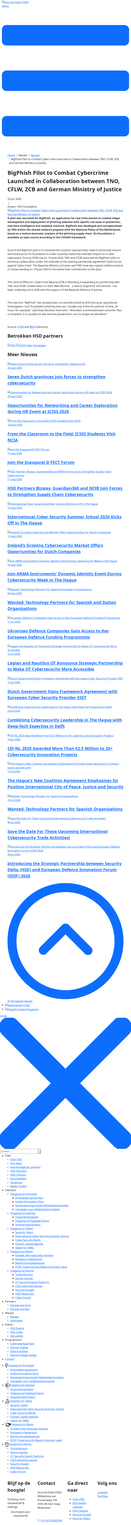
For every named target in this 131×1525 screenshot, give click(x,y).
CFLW (20, 327)
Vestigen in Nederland (28, 1259)
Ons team (16, 1163)
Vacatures (16, 1182)
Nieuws (14, 1317)
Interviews (16, 1320)
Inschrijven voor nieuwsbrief (20, 1513)
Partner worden (20, 1309)
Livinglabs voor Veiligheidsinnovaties (37, 1209)
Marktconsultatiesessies (30, 1263)
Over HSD (16, 1159)
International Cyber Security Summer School (42, 1236)
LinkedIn (102, 1492)
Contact (10, 1359)
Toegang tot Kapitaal (22, 1213)
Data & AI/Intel (19, 1351)
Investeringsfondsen (27, 1224)
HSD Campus (18, 1175)
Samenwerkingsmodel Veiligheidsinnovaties (42, 1205)
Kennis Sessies (24, 1278)
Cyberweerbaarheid (22, 1343)
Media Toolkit (18, 1186)
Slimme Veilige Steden (23, 1355)
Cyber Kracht (23, 1297)
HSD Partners (18, 1171)
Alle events (16, 1336)
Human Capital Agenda (29, 1244)
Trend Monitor (24, 1274)
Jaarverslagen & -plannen (25, 1167)
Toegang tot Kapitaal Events (32, 1221)
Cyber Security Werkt (28, 1240)
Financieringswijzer (27, 1217)
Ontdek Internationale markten (34, 1255)
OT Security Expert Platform (32, 1282)
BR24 (33, 327)
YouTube (102, 1496)
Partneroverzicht (20, 1305)
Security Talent (24, 1232)
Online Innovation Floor (29, 1201)
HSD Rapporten (24, 1294)
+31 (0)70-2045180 (51, 1520)
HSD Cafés (16, 1332)
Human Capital (19, 1347)
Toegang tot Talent (21, 1228)
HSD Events (17, 1328)
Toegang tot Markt (21, 1251)
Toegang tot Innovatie (23, 1194)
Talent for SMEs (24, 1247)
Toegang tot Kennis (22, 1270)
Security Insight (24, 1290)
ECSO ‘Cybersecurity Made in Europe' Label (41, 1267)
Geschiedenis (18, 1178)
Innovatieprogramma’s (29, 1198)
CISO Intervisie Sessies (28, 1286)
